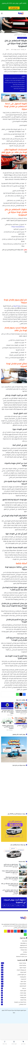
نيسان (13, 905)
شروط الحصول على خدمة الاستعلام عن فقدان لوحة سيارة (14, 78)
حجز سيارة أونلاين (23, 954)
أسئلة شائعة (22, 90)
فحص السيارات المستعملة (21, 956)
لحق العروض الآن (14, 8)
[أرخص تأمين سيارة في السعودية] (21, 720)
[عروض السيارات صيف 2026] (14, 101)
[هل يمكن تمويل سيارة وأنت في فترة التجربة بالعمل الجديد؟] (23, 885)
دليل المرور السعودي (18, 35)
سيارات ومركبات (24, 950)
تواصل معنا (24, 941)
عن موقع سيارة (24, 943)
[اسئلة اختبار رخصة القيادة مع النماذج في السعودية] (21, 705)
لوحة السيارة (16, 306)
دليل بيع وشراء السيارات (21, 970)
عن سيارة (24, 988)
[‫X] (20, 694)
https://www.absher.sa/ (17, 226)
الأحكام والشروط (23, 945)
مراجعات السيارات (22, 963)
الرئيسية (24, 35)
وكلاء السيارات (23, 1000)
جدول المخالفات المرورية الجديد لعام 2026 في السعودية (7, 727)
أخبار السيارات (23, 979)
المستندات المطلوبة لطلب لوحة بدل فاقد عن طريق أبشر (14, 80)
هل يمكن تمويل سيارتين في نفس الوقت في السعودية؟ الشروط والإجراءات (10, 891)
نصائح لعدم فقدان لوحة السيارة (19, 88)
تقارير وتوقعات (23, 997)
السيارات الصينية (23, 967)
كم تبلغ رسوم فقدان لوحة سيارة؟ (18, 84)
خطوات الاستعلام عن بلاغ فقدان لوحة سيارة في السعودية (14, 82)
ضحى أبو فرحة (23, 49)
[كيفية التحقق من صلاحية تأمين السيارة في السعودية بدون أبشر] (23, 866)
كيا (8, 905)
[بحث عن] (26, 13)
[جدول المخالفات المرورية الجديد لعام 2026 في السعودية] (7, 720)
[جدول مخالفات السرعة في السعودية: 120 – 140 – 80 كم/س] (7, 705)
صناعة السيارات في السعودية (20, 1002)
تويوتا (23, 905)
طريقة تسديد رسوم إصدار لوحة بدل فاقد (17, 86)
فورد (4, 905)
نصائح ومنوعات (23, 977)
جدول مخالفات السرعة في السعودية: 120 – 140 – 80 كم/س (7, 712)
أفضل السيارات (23, 972)
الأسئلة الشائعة (23, 986)
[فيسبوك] (24, 694)
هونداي (18, 905)
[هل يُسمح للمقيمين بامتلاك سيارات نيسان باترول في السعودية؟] (23, 872)
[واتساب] (17, 694)
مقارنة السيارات (23, 983)
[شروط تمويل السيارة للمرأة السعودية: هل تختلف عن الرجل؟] (23, 879)
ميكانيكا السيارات (22, 965)
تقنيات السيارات (23, 995)
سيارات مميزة (23, 981)
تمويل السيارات (23, 990)
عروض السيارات (23, 993)
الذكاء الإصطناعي (22, 1004)
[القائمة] (2, 13)
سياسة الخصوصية (23, 947)
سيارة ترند (25, 952)
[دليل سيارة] (20, 13)
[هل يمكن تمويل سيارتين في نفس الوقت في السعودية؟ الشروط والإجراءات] (23, 892)
